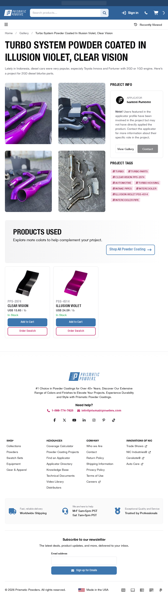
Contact (147, 149)
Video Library (55, 482)
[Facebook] (54, 420)
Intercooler (147, 188)
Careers (91, 482)
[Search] (104, 13)
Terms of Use (94, 476)
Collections (14, 446)
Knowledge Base (58, 470)
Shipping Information (99, 464)
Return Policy (95, 458)
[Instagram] (94, 420)
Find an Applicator (58, 458)
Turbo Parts (139, 171)
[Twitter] (64, 420)
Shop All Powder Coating (127, 249)
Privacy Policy (95, 470)
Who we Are (94, 446)
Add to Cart (27, 322)
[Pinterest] (104, 420)
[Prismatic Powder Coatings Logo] (15, 13)
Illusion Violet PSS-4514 (131, 194)
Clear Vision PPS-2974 (129, 177)
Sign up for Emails (86, 570)
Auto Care (133, 464)
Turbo (119, 171)
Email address (59, 553)
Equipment (13, 464)
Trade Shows (134, 446)
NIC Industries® (136, 452)
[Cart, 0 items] (159, 13)
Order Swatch (27, 331)
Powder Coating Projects (63, 452)
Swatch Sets (15, 458)
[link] (74, 33)
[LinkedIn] (84, 420)
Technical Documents (61, 476)
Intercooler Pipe (127, 200)
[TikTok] (113, 420)
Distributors (54, 488)
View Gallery (125, 149)
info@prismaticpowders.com (101, 410)
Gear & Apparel (17, 470)
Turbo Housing (148, 182)
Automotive (123, 182)
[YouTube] (74, 420)
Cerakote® (133, 458)
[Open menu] (6, 24)
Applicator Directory (59, 464)
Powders (12, 452)
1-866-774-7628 (62, 410)
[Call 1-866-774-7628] (146, 13)
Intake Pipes (123, 188)
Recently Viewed (151, 24)
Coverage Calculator (60, 446)
